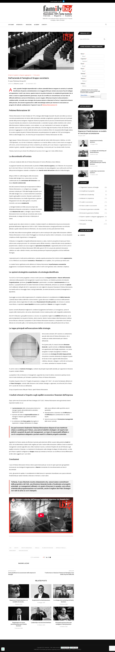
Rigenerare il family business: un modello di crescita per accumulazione (92, 132)
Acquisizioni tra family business (41, 600)
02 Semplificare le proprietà (93, 191)
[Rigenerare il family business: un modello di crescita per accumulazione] (18, 591)
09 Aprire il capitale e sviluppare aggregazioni (93, 216)
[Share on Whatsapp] (48, 557)
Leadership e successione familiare (41, 622)
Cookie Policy (74, 647)
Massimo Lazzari (18, 83)
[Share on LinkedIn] (46, 557)
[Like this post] (44, 557)
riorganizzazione (23, 550)
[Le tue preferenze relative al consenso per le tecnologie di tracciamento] (3, 649)
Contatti (44, 24)
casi (10, 547)
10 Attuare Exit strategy (93, 220)
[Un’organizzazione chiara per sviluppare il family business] (63, 613)
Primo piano (93, 224)
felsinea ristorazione (47, 547)
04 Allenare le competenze (93, 198)
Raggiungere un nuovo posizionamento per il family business (19, 624)
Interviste (19, 24)
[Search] (106, 24)
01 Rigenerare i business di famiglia (93, 187)
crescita (16, 547)
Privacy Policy (65, 647)
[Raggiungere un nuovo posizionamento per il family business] (18, 613)
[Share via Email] (50, 557)
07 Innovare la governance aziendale (93, 209)
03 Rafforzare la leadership (93, 194)
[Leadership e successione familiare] (41, 613)
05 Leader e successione (93, 202)
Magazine (28, 24)
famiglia (37, 547)
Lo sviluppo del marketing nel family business (98, 151)
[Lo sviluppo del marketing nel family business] (63, 591)
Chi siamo (11, 24)
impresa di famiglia (60, 547)
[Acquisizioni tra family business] (41, 591)
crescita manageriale (26, 547)
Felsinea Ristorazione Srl (49, 105)
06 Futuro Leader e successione (93, 205)
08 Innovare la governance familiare (93, 213)
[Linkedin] (64, 1)
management (12, 550)
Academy (36, 24)
